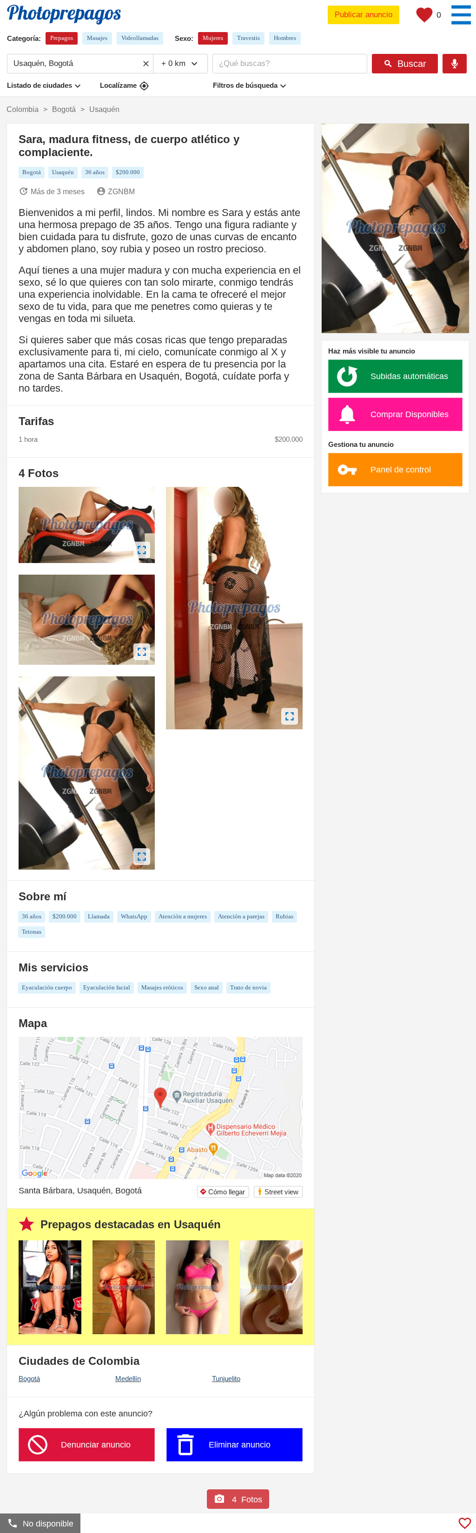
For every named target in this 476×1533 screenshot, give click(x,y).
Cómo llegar (222, 1192)
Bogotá (29, 1378)
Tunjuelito (226, 1378)
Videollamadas (140, 37)
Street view (277, 1191)
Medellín (128, 1378)
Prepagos (61, 37)
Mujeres (213, 37)
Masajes (97, 37)
